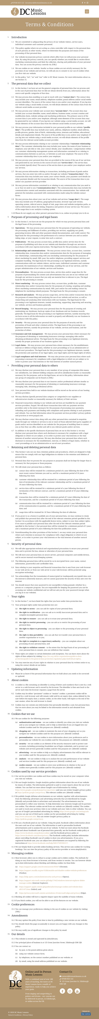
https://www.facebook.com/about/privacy (31, 835)
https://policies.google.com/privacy (31, 792)
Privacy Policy (28, 1015)
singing (33, 993)
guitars (28, 996)
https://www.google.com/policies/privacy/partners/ (35, 790)
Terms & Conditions (14, 1015)
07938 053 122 (18, 3)
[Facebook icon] (82, 2)
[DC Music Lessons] (28, 11)
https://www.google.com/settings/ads (74, 811)
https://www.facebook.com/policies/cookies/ (32, 833)
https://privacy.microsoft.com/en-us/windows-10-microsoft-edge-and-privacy (49, 893)
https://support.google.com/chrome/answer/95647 (39, 867)
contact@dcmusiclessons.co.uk (39, 3)
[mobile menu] (87, 11)
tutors (45, 982)
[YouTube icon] (85, 2)
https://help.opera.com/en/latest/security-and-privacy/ (40, 877)
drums (37, 996)
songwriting (45, 993)
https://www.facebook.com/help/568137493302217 (47, 843)
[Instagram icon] (87, 2)
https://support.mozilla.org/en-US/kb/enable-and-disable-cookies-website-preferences (53, 870)
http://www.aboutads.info (25, 816)
